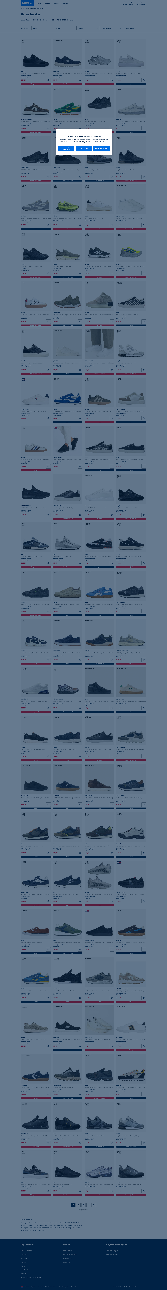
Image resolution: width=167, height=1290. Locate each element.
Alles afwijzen (83, 148)
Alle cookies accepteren (66, 148)
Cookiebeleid (93, 143)
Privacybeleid (84, 143)
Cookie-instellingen (101, 148)
